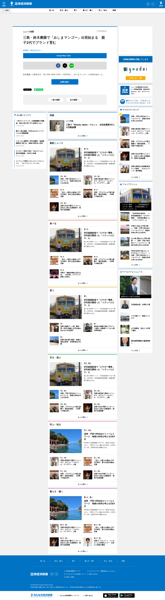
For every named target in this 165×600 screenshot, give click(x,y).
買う (75, 10)
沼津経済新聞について (73, 571)
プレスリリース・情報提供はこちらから (102, 571)
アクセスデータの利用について (76, 574)
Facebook (148, 4)
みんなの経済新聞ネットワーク (41, 595)
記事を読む (64, 82)
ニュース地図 (28, 31)
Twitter (153, 4)
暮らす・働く (88, 10)
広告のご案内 (70, 577)
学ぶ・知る (103, 10)
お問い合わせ (93, 574)
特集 (114, 10)
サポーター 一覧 (135, 78)
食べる (51, 10)
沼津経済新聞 (21, 4)
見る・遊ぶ (64, 10)
